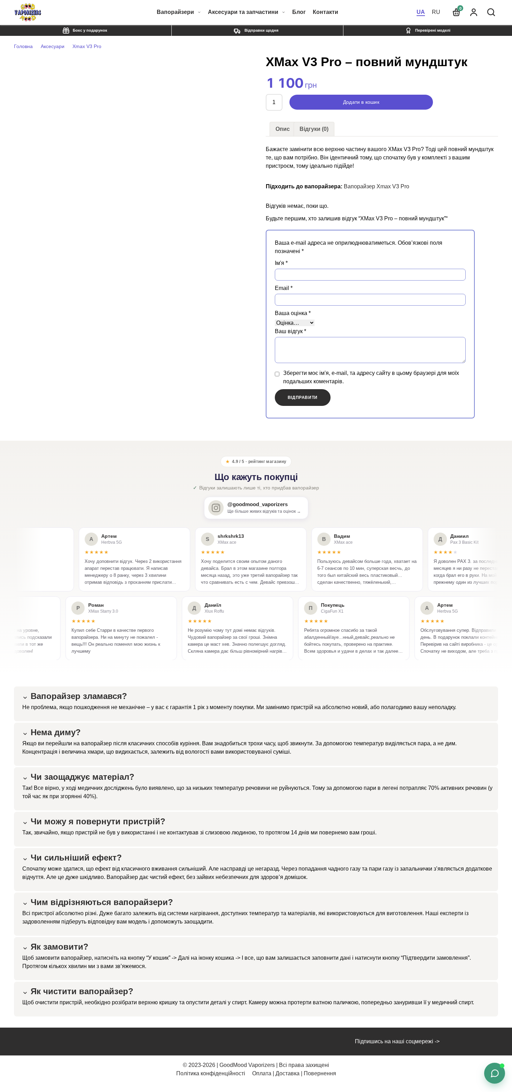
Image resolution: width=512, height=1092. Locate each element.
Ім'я (281, 263)
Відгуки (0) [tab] (314, 129)
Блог (299, 12)
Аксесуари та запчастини (243, 12)
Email (284, 288)
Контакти (325, 12)
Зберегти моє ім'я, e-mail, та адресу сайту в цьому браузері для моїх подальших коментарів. (371, 377)
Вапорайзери (175, 12)
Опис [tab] (283, 129)
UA (421, 12)
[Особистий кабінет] (473, 12)
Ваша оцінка (293, 313)
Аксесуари (52, 46)
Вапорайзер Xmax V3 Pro (376, 186)
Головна (23, 46)
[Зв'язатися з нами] (494, 1073)
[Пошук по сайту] (491, 12)
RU (436, 12)
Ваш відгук (290, 331)
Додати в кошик (361, 102)
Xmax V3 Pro (86, 46)
